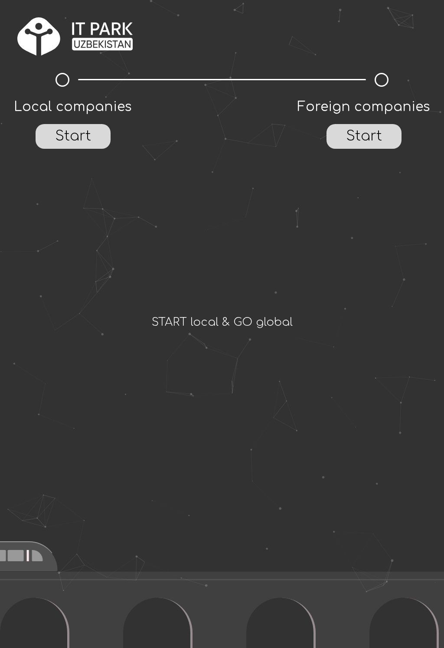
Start (73, 136)
